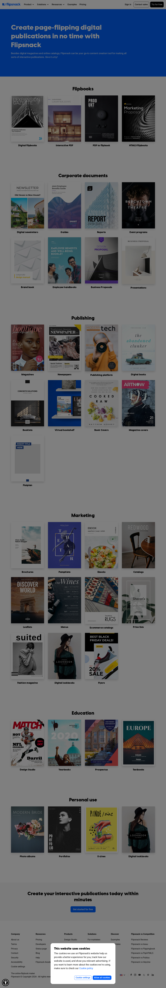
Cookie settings (83, 977)
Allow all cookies (102, 977)
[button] (5, 982)
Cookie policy (86, 968)
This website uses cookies (72, 948)
